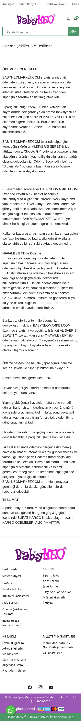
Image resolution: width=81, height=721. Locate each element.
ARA (73, 31)
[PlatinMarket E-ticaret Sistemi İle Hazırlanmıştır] (25, 709)
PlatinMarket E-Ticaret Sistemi (28, 717)
